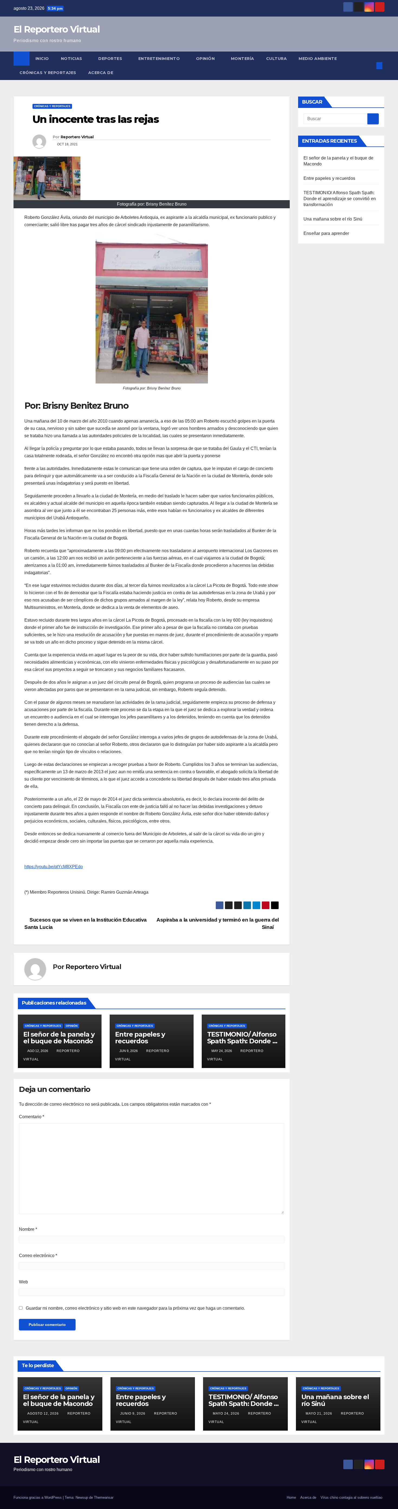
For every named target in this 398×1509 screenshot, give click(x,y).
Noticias (72, 58)
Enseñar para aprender (326, 233)
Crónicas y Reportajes (47, 72)
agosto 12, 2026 (43, 1413)
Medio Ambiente (318, 58)
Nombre (28, 1229)
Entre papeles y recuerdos (140, 1037)
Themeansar (103, 1497)
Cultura (276, 58)
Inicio (42, 58)
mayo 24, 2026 (226, 1413)
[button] (370, 65)
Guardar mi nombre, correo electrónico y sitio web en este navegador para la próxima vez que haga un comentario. (135, 1308)
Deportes (110, 58)
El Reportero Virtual (57, 29)
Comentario (31, 1116)
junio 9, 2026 (133, 1413)
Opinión (206, 58)
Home (291, 1497)
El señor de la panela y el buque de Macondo (58, 1037)
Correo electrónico (38, 1255)
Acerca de (100, 72)
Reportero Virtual (77, 137)
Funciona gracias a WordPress (38, 1497)
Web (23, 1282)
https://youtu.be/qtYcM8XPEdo (53, 866)
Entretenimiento (159, 58)
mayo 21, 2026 (319, 1413)
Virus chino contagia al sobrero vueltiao (351, 1497)
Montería (242, 58)
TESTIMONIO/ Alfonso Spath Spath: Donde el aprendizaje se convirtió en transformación (340, 198)
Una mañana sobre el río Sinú (333, 219)
